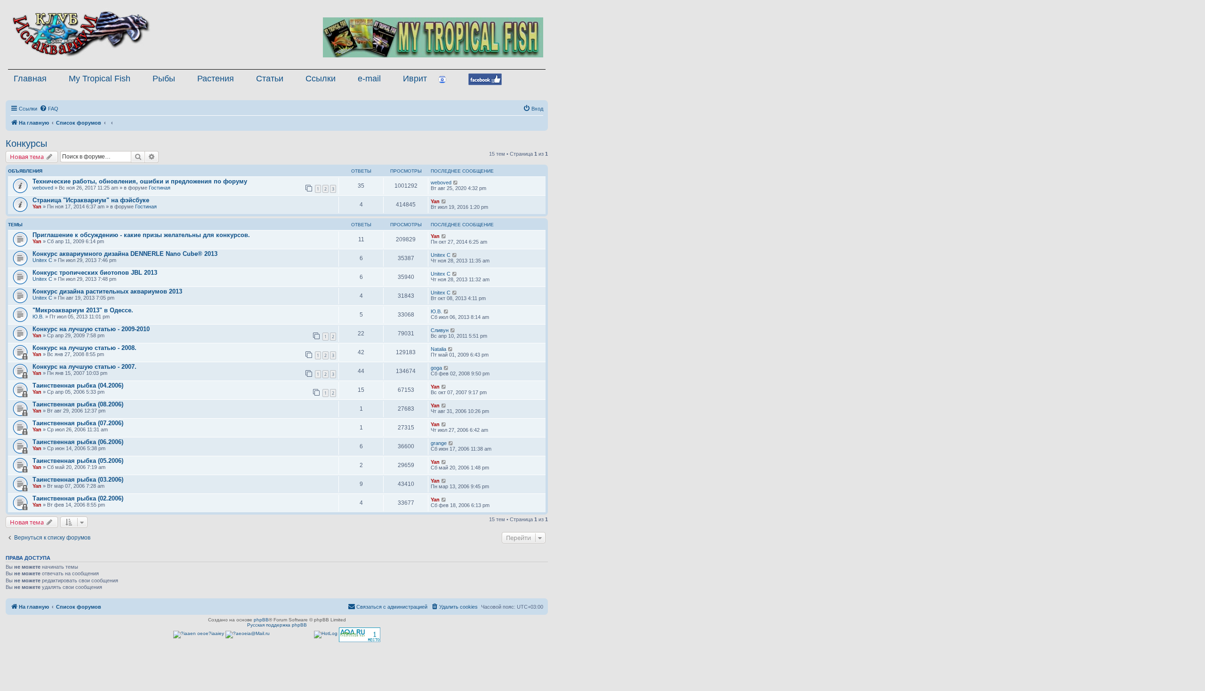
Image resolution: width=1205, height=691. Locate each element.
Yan (36, 206)
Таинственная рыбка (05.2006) (77, 460)
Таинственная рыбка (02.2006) (77, 498)
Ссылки (320, 78)
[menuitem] (49, 108)
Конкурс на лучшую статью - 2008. (84, 347)
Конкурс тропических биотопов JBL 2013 (94, 272)
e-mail (369, 78)
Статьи (269, 78)
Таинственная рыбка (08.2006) (77, 404)
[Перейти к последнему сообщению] (456, 182)
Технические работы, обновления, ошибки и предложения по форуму (139, 181)
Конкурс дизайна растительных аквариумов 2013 (107, 291)
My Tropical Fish (99, 78)
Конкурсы (26, 143)
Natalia (438, 349)
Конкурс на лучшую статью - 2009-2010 (91, 329)
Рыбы (164, 78)
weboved (42, 188)
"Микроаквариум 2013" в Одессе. (82, 310)
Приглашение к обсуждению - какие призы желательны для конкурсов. (141, 234)
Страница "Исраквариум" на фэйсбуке (90, 200)
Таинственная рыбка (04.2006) (77, 385)
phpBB (261, 619)
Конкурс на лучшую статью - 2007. (84, 366)
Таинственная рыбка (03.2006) (77, 479)
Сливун (440, 330)
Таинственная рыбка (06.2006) (77, 441)
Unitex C (42, 260)
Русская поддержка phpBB (277, 624)
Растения (215, 78)
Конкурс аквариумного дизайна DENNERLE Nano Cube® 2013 (124, 253)
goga (436, 368)
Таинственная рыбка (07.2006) (77, 423)
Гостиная (159, 188)
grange (439, 443)
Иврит (415, 78)
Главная (30, 78)
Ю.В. (38, 316)
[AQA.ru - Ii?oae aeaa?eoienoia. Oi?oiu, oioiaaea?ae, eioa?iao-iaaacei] (359, 634)
